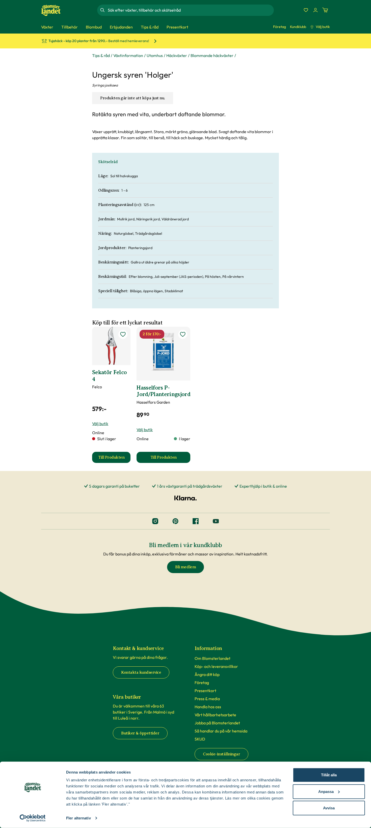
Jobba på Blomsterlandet (217, 722)
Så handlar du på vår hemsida (221, 730)
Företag (279, 26)
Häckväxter (176, 55)
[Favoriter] (306, 10)
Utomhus (155, 55)
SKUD (200, 739)
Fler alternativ (78, 818)
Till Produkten (114, 459)
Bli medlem (185, 567)
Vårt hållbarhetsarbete (215, 714)
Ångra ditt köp (207, 674)
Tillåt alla (329, 775)
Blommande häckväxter (212, 55)
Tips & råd (101, 55)
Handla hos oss (208, 706)
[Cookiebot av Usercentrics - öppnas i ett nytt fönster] (33, 818)
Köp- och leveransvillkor (216, 666)
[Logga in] (315, 10)
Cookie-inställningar (221, 754)
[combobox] (190, 10)
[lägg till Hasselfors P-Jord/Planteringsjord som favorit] (182, 334)
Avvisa (329, 808)
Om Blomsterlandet (212, 658)
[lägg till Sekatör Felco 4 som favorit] (122, 334)
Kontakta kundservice (141, 672)
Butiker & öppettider (140, 733)
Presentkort (205, 690)
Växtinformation (128, 55)
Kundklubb (298, 26)
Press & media (207, 698)
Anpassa (326, 791)
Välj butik (323, 26)
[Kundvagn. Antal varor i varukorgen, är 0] (325, 10)
